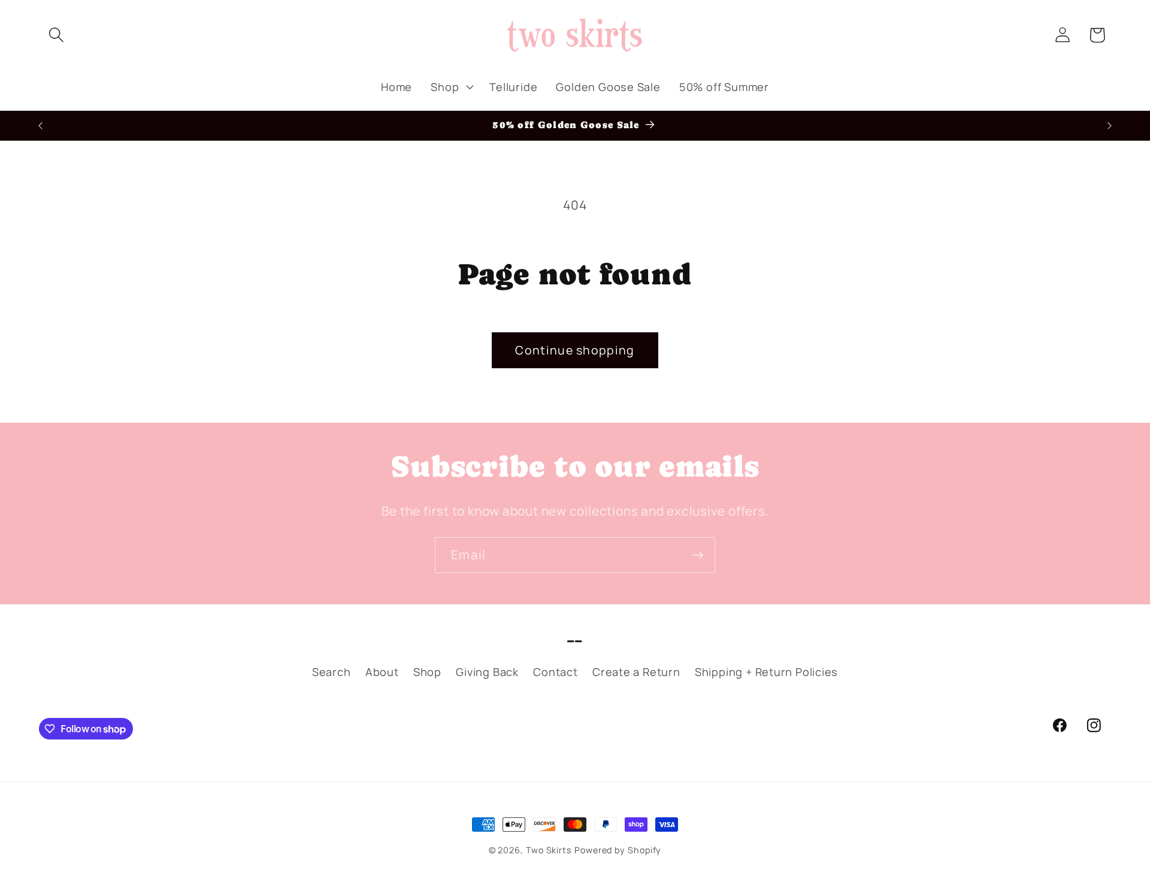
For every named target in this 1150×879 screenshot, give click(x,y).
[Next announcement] (1110, 125)
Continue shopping (574, 350)
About (382, 672)
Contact (555, 672)
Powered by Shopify (617, 850)
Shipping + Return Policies (766, 672)
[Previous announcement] (41, 125)
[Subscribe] (697, 555)
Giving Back (487, 672)
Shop (427, 672)
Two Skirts (549, 850)
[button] (56, 35)
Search (331, 672)
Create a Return (636, 672)
